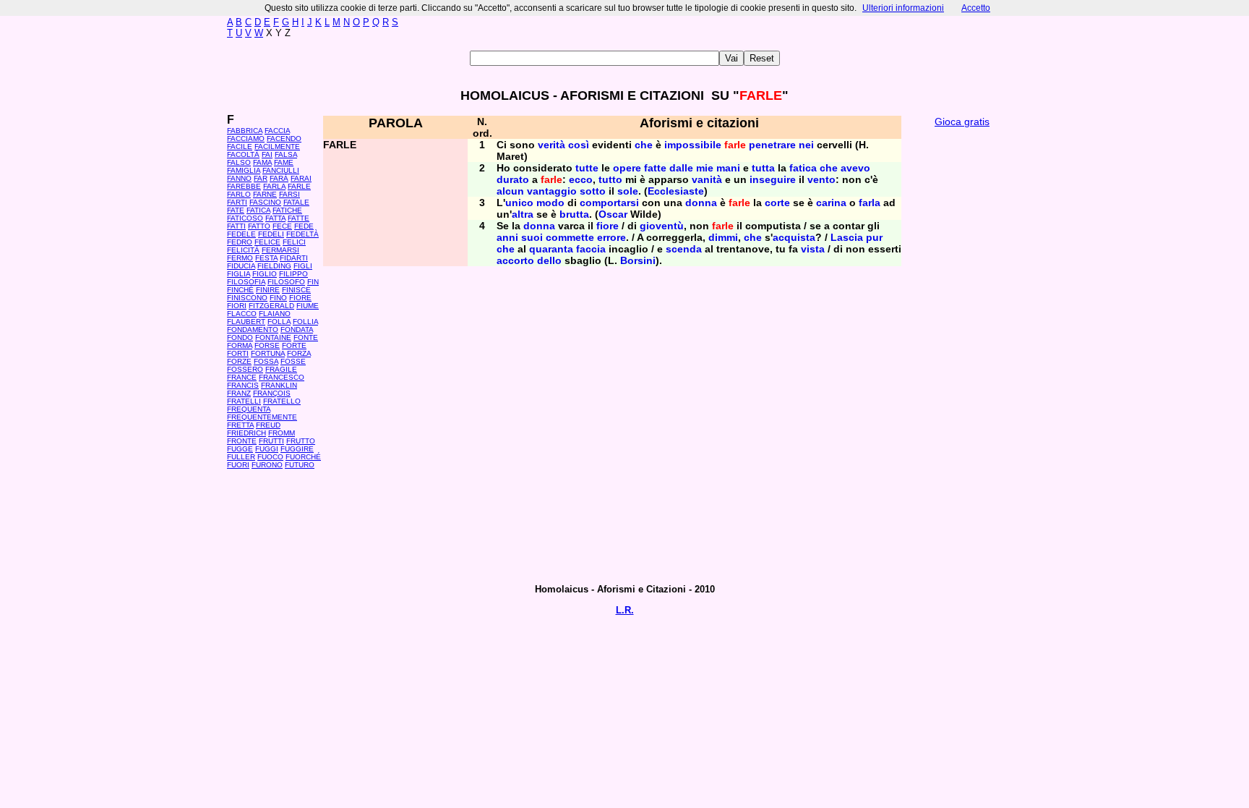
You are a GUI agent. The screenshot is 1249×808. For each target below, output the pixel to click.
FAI (267, 154)
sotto (593, 191)
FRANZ (239, 393)
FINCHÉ (240, 290)
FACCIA (277, 131)
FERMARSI (280, 250)
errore (611, 237)
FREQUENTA (248, 409)
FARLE (299, 186)
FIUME (307, 306)
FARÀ (279, 178)
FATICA (258, 210)
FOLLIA (305, 322)
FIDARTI (294, 258)
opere (627, 168)
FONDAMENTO (252, 329)
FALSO (239, 162)
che (644, 144)
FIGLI (302, 266)
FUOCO (270, 457)
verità (551, 144)
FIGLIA (238, 274)
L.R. (625, 610)
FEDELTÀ (302, 234)
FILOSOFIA (246, 282)
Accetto (975, 8)
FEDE (304, 226)
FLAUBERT (246, 322)
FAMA (262, 162)
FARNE (265, 194)
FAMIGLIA (243, 170)
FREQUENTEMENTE (262, 417)
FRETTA (240, 425)
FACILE (239, 146)
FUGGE (240, 449)
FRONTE (242, 441)
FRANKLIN (279, 385)
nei (806, 144)
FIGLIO (264, 274)
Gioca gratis (962, 121)
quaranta (551, 249)
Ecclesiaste (676, 191)
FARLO (239, 194)
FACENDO (284, 139)
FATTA (275, 218)
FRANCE (242, 377)
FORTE (294, 345)
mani (728, 168)
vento (821, 179)
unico (519, 202)
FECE (282, 226)
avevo (855, 168)
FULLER (241, 457)
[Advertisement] (962, 354)
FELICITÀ (243, 250)
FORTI (238, 353)
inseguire (773, 179)
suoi (532, 237)
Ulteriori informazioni (903, 8)
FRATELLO (282, 401)
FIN (313, 282)
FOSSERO (245, 369)
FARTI (237, 202)
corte (777, 202)
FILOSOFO (286, 282)
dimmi (723, 237)
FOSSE (293, 361)
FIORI (236, 306)
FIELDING (274, 266)
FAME (283, 162)
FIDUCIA (241, 266)
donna (701, 202)
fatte (655, 168)
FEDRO (239, 242)
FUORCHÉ (303, 457)
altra (522, 214)
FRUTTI (271, 441)
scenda (684, 249)
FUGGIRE (297, 449)
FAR (260, 178)
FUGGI (266, 449)
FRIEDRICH (246, 433)
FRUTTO (300, 441)
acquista (794, 237)
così (578, 144)
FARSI (289, 194)
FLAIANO (275, 314)
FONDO (240, 337)
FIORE (300, 298)
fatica (803, 168)
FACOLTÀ (243, 154)
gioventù (662, 225)
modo (550, 202)
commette (570, 237)
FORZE (239, 361)
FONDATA (296, 329)
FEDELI (271, 234)
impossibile (692, 144)
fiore (607, 225)
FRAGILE (281, 369)
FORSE (267, 345)
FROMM (281, 433)
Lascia (846, 237)
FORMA (239, 345)
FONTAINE (273, 337)
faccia (591, 249)
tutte (586, 168)
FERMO (240, 258)
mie (704, 168)
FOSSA (266, 361)
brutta (574, 214)
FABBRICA (244, 131)
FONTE (305, 337)
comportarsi (609, 202)
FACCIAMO (246, 139)
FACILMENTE (277, 146)
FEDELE (241, 234)
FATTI (236, 226)
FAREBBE (244, 186)
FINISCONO (247, 298)
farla (869, 202)
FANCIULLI (280, 170)
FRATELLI (244, 401)
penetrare (772, 144)
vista (813, 249)
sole (627, 191)
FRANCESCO (281, 377)
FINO (278, 298)
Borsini (638, 260)
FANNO (239, 178)
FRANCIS (243, 385)
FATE (235, 210)
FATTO (259, 226)
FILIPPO (293, 274)
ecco (581, 179)
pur (874, 237)
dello (549, 260)
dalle (681, 168)
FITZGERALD (271, 306)
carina (831, 202)
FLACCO (242, 314)
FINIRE (268, 290)
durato (513, 179)
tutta (763, 168)
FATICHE (287, 210)
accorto (515, 260)
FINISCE (296, 290)
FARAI (301, 178)
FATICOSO (245, 218)
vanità (707, 179)
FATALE (296, 202)
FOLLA (279, 322)
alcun (510, 191)
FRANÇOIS (272, 393)
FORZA (299, 353)
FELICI (294, 242)
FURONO (267, 465)
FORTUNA (268, 353)
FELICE (267, 242)
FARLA (274, 186)
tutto (610, 179)
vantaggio (552, 191)
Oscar (612, 214)
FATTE (298, 218)
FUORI (238, 465)
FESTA (266, 258)
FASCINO (265, 202)
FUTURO (299, 465)
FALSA (286, 154)
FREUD (268, 425)
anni (507, 237)
